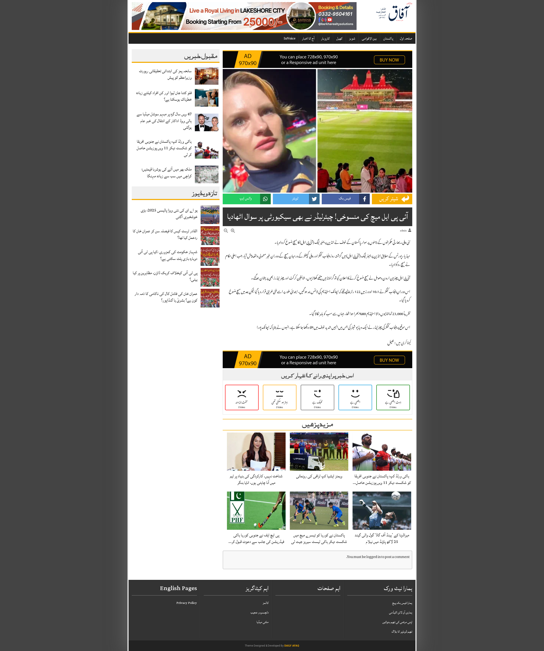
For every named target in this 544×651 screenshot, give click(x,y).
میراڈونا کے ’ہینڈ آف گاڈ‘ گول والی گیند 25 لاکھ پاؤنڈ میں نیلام (382, 538)
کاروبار (325, 38)
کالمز (266, 603)
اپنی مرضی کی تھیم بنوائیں (397, 622)
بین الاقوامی (369, 38)
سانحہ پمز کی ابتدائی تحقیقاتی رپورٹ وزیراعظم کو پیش (165, 74)
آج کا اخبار (308, 38)
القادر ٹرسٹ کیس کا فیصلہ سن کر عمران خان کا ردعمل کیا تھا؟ (165, 234)
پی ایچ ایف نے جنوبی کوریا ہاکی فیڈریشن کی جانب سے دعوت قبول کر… (256, 538)
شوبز (352, 38)
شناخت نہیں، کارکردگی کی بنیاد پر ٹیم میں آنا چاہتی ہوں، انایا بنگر (256, 479)
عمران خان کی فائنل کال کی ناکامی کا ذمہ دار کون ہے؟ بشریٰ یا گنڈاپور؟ (166, 297)
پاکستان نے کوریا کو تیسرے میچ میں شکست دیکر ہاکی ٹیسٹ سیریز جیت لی (319, 538)
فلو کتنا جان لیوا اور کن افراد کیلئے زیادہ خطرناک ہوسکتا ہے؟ (164, 96)
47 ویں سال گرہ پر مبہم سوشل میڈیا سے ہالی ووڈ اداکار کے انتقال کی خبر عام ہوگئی (164, 120)
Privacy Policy (186, 603)
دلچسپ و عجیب (260, 612)
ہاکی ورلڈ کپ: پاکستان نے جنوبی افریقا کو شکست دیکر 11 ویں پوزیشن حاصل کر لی (164, 148)
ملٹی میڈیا (262, 622)
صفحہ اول (406, 38)
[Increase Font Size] (233, 231)
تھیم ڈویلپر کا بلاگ (402, 631)
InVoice (289, 38)
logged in (373, 557)
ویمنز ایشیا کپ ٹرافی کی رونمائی (319, 476)
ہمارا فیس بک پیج (402, 603)
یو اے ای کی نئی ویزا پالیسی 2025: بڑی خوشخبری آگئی (169, 213)
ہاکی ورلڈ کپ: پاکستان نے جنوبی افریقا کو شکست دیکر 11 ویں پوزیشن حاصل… (382, 479)
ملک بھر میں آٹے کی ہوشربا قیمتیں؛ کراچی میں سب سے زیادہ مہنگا (167, 172)
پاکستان (388, 38)
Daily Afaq (291, 645)
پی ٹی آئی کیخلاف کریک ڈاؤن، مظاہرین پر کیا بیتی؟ (165, 276)
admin (403, 230)
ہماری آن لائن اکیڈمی (400, 612)
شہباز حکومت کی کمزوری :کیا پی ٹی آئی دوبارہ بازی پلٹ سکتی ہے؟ (167, 255)
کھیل (339, 38)
